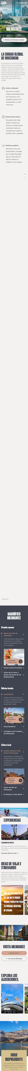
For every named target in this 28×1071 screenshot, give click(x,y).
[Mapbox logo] (5, 599)
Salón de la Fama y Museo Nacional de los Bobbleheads (12, 675)
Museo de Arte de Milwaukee (10, 634)
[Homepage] (4, 3)
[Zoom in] (25, 174)
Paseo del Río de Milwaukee (10, 788)
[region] (14, 386)
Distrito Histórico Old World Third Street (12, 752)
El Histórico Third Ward (13, 794)
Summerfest (8, 694)
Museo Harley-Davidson (13, 668)
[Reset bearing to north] (25, 178)
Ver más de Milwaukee (15, 959)
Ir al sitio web (13, 953)
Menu (21, 3)
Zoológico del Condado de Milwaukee (13, 732)
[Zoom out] (25, 176)
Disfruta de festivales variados (14, 40)
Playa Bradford (9, 726)
